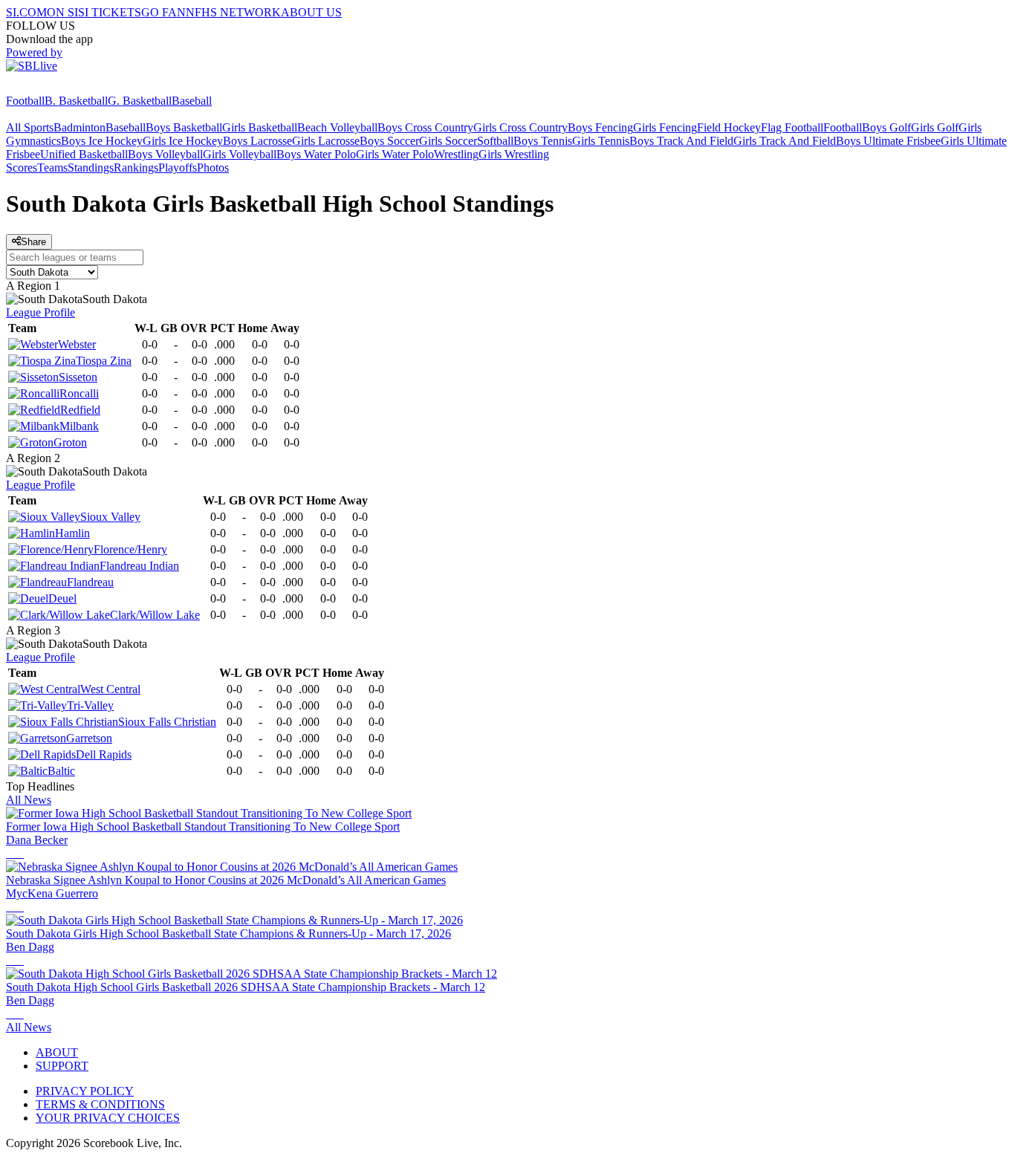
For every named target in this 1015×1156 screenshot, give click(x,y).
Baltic (61, 770)
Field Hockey (729, 127)
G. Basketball (140, 100)
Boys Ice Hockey (102, 140)
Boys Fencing (600, 127)
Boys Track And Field (681, 140)
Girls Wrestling (514, 154)
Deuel (62, 598)
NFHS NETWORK (233, 12)
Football (25, 100)
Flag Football (792, 127)
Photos (213, 167)
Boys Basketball (184, 127)
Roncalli (79, 393)
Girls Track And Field (784, 140)
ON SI (62, 12)
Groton (70, 442)
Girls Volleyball (239, 154)
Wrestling (456, 154)
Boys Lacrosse (257, 140)
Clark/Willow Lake (155, 614)
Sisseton (78, 377)
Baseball (192, 100)
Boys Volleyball (165, 154)
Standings (91, 167)
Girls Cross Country (520, 127)
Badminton (79, 127)
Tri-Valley (90, 705)
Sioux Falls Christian (167, 721)
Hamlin (72, 533)
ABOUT (57, 1052)
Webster (77, 344)
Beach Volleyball (337, 127)
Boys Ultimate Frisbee (888, 140)
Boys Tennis (542, 140)
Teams (52, 167)
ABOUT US (311, 12)
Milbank (79, 426)
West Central (110, 689)
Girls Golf (935, 127)
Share (33, 241)
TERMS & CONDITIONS (100, 1104)
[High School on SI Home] (63, 87)
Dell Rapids (104, 754)
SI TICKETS (109, 12)
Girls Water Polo (395, 154)
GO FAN (163, 12)
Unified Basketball (84, 154)
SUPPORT (62, 1065)
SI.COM (26, 12)
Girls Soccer (448, 140)
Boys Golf (886, 127)
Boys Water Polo (316, 154)
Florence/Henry (130, 549)
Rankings (136, 167)
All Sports (29, 127)
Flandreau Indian (139, 565)
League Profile (40, 312)
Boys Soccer (389, 140)
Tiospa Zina (104, 360)
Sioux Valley (110, 516)
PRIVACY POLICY (85, 1091)
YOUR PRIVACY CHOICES (108, 1117)
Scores (21, 167)
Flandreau (90, 582)
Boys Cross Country (425, 127)
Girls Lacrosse (326, 140)
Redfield (80, 409)
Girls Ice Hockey (183, 140)
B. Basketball (76, 100)
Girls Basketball (259, 127)
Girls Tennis (600, 140)
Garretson (89, 738)
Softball (495, 140)
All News (28, 799)
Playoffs (177, 167)
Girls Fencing (665, 127)
